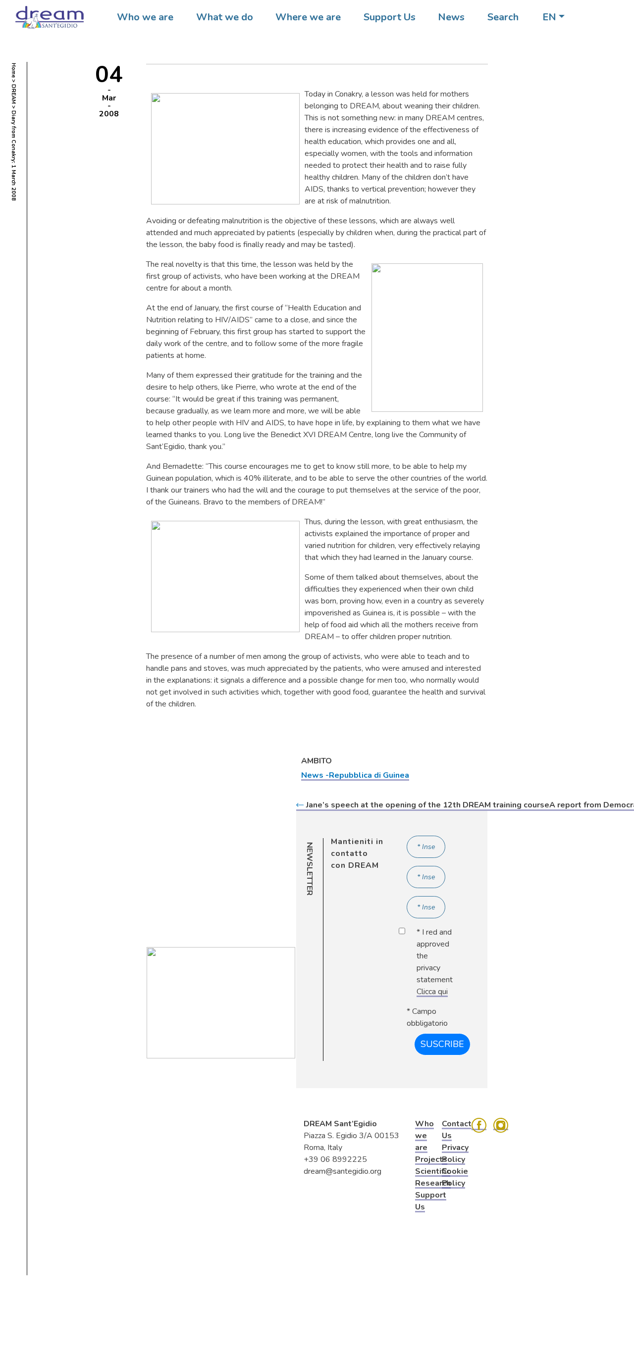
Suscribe (442, 1044)
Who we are (145, 17)
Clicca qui (432, 991)
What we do (224, 17)
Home (13, 70)
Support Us (390, 17)
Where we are (308, 17)
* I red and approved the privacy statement (435, 962)
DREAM (13, 94)
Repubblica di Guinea (369, 775)
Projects (431, 1159)
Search (503, 17)
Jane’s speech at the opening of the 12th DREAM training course (427, 805)
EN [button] (549, 17)
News (451, 17)
